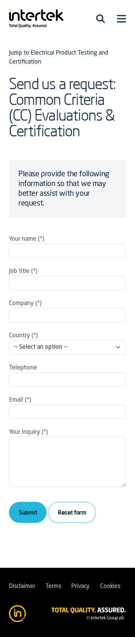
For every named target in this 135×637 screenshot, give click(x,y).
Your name (22, 239)
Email (16, 400)
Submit (28, 512)
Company (21, 304)
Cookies (110, 586)
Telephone (23, 368)
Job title (19, 271)
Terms (53, 586)
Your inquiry (24, 432)
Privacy (80, 586)
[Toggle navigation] (100, 18)
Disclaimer (22, 586)
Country (19, 336)
